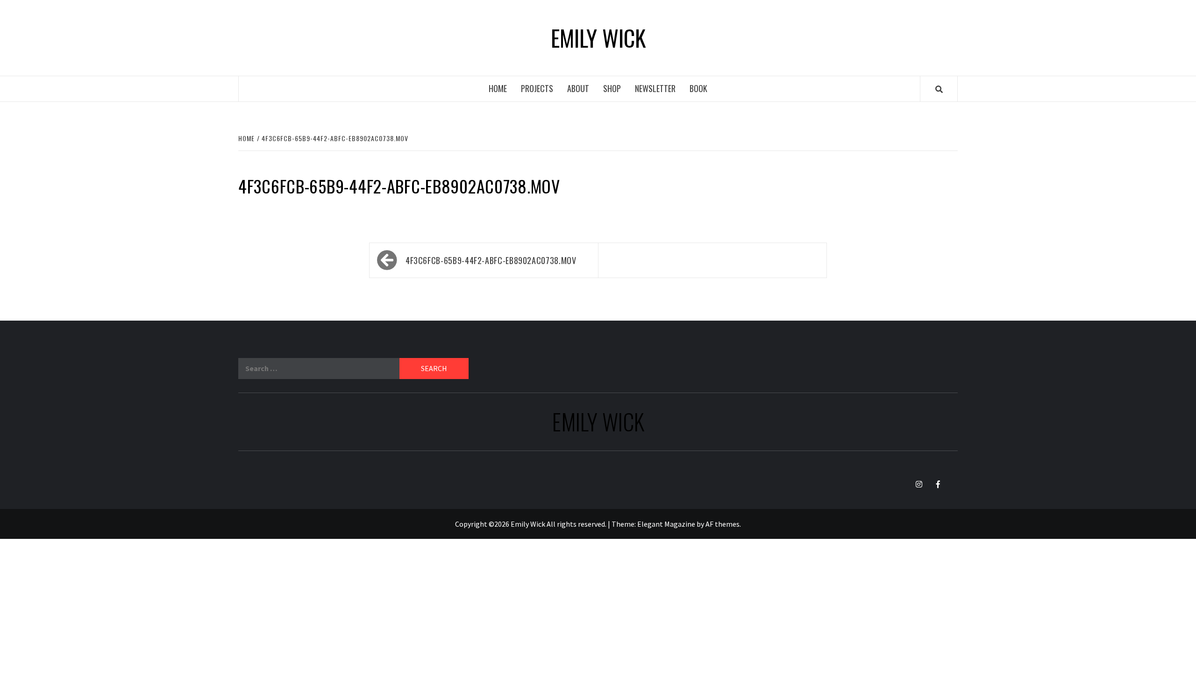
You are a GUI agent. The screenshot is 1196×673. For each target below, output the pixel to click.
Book (698, 88)
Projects (537, 88)
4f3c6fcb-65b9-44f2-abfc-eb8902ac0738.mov (491, 260)
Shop (612, 88)
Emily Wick (598, 37)
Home (498, 88)
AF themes (722, 524)
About (578, 88)
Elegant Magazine (666, 524)
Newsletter (655, 88)
